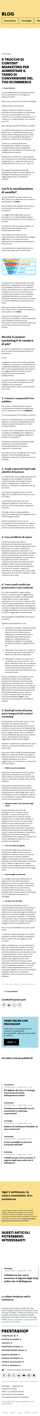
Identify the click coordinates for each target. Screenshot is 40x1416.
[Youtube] (24, 1375)
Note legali (6, 1386)
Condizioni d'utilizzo (9, 1389)
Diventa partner (10, 1355)
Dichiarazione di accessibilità (13, 1394)
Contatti (6, 1343)
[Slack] (34, 1375)
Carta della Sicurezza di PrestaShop (15, 1397)
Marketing (8, 1152)
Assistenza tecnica (11, 1347)
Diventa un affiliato (12, 1362)
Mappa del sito (17, 1386)
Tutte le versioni (10, 1365)
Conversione (10, 20)
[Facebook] (4, 1005)
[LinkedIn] (9, 1005)
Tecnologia (26, 20)
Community (27, 1412)
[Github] (29, 1375)
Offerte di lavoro (10, 1339)
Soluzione (5, 1412)
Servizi (20, 1412)
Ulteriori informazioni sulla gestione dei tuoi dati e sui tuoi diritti (18, 1219)
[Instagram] (9, 1375)
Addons (13, 1412)
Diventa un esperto (11, 1358)
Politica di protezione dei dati (13, 1392)
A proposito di (9, 1336)
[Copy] (19, 1005)
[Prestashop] (10, 5)
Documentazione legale (13, 1350)
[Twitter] (14, 1005)
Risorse (35, 1412)
